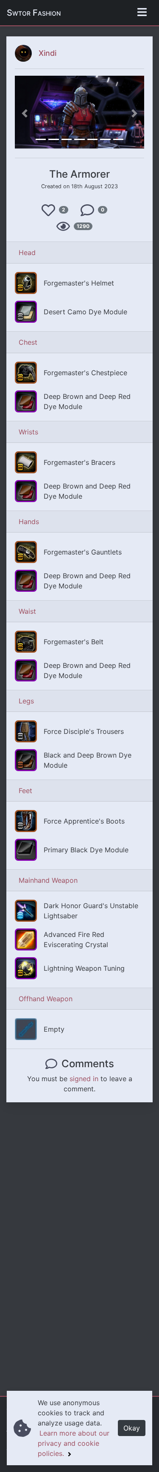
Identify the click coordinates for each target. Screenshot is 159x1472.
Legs (26, 701)
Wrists (28, 432)
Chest (28, 342)
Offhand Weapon (46, 998)
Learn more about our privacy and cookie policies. (73, 1443)
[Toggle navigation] (142, 13)
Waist (27, 611)
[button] (24, 113)
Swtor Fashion (34, 13)
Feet (25, 790)
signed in (84, 1078)
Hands (29, 521)
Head (27, 252)
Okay (131, 1428)
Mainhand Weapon (48, 880)
